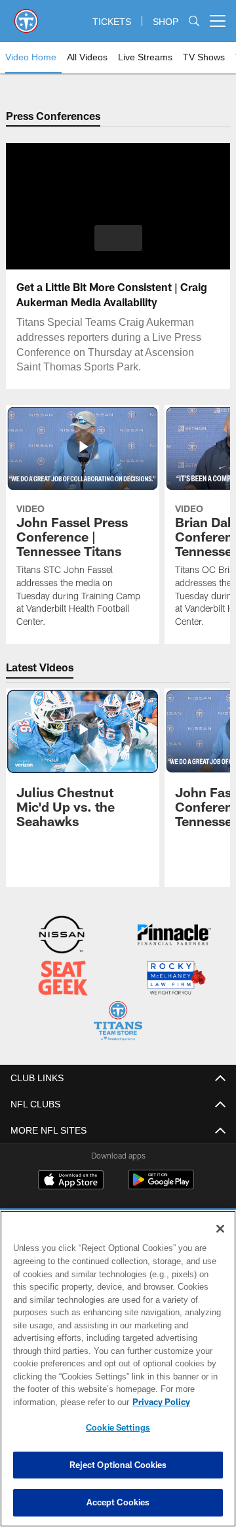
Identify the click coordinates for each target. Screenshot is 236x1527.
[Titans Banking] (174, 936)
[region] (118, 1368)
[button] (118, 238)
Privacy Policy (57, 1402)
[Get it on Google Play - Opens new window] (160, 1184)
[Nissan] (61, 936)
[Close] (220, 1228)
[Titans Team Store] (118, 1021)
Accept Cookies (118, 1502)
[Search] (194, 21)
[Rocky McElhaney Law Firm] (175, 978)
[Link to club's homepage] (26, 15)
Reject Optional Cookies (118, 1464)
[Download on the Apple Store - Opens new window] (70, 1179)
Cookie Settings (118, 1427)
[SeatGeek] (63, 978)
